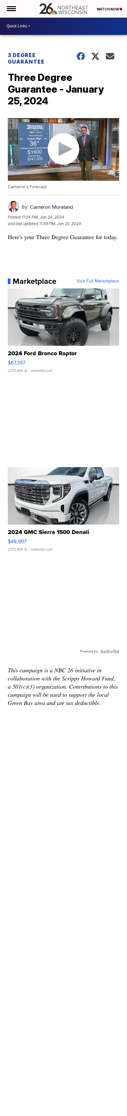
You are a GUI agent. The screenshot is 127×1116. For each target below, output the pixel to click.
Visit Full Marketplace (98, 281)
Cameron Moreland (51, 207)
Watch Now (108, 9)
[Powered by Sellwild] (109, 651)
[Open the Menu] (11, 9)
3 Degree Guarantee (26, 58)
